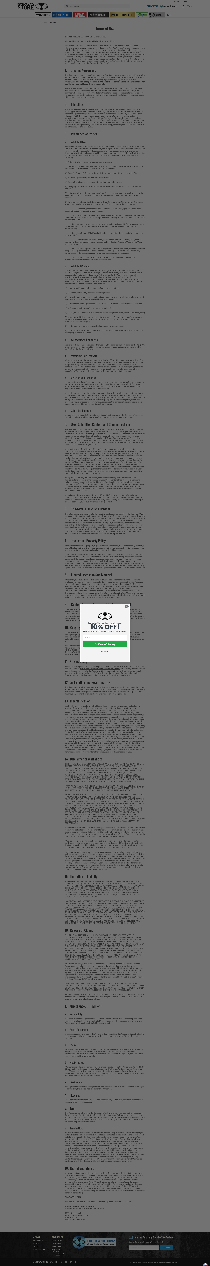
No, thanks (105, 651)
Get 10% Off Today (105, 644)
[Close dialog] (127, 607)
